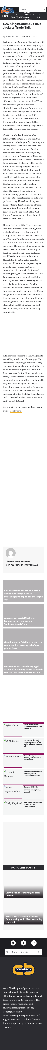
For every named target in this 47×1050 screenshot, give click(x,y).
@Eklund (8, 170)
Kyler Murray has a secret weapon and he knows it (33, 726)
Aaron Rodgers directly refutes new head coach (32, 757)
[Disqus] (23, 447)
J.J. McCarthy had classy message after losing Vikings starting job (33, 743)
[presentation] (13, 729)
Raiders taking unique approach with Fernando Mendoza (33, 773)
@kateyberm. (16, 410)
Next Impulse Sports (17, 952)
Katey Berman (12, 36)
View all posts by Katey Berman (22, 565)
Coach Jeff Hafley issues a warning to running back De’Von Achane (32, 790)
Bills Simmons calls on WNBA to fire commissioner (33, 804)
